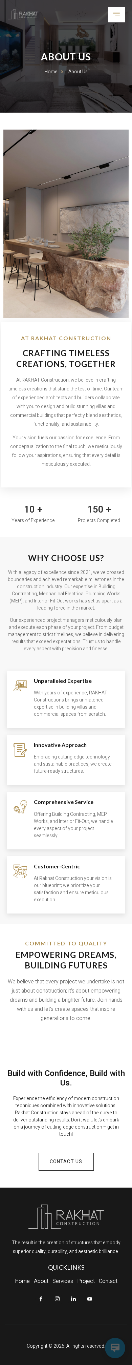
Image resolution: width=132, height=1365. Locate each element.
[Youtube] (89, 1299)
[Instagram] (57, 1299)
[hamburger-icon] (116, 14)
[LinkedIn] (73, 1299)
